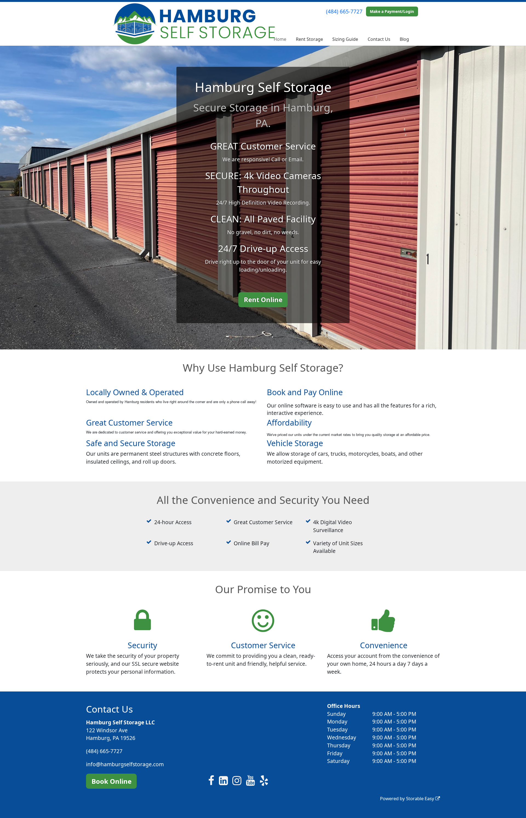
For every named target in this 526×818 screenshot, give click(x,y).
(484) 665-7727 (344, 11)
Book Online (112, 781)
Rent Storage (309, 39)
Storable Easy (420, 798)
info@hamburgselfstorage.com (125, 764)
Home (280, 39)
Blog (404, 39)
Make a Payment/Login (392, 11)
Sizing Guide (345, 39)
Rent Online (263, 299)
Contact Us (379, 39)
